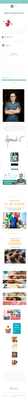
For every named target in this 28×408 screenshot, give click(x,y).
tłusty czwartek (7, 379)
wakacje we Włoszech (17, 379)
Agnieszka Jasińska (8, 36)
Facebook (5, 38)
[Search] (25, 85)
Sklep (14, 2)
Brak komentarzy (14, 15)
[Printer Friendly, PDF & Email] (24, 29)
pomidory (13, 375)
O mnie (8, 2)
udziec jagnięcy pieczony (11, 379)
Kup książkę (14, 164)
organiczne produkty (6, 375)
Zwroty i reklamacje (16, 392)
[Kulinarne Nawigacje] (14, 6)
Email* (3, 69)
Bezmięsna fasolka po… (15, 365)
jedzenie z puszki (5, 374)
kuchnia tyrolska (15, 374)
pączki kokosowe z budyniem (22, 375)
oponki (24, 374)
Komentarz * (3, 57)
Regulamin (4, 392)
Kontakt (11, 2)
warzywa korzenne (22, 379)
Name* (2, 66)
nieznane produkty (19, 374)
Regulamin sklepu (9, 392)
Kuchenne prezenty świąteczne (8, 45)
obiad (22, 374)
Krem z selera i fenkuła (10, 374)
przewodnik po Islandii (16, 375)
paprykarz (10, 375)
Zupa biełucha (14, 350)
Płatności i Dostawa (23, 392)
